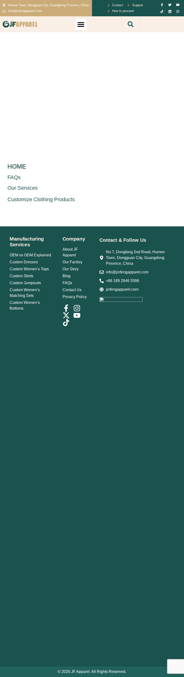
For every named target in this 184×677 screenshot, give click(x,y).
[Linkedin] (170, 11)
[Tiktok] (162, 11)
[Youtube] (177, 4)
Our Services (22, 188)
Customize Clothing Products (41, 199)
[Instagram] (177, 11)
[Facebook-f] (162, 4)
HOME (16, 166)
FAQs (14, 177)
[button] (81, 24)
